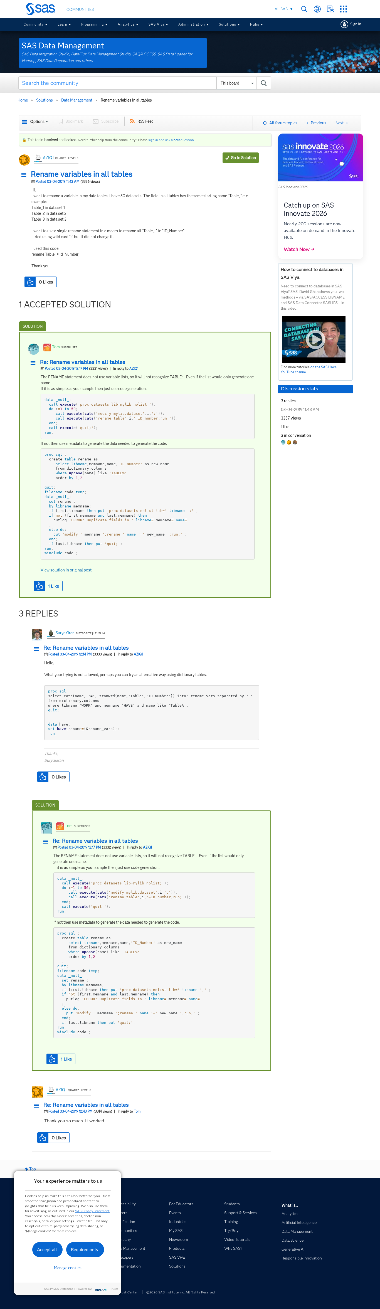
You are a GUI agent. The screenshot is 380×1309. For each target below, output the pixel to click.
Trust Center (128, 1292)
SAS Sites (343, 9)
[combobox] (144, 83)
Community (34, 24)
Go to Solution (243, 157)
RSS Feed (145, 121)
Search (304, 9)
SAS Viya (156, 24)
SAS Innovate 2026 (292, 187)
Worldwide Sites (317, 9)
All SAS (281, 8)
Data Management (76, 100)
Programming (92, 24)
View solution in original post (66, 570)
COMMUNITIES (80, 9)
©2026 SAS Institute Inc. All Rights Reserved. (181, 1292)
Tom (56, 346)
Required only (84, 1249)
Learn (62, 24)
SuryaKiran (65, 632)
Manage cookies (68, 1267)
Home (23, 100)
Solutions (227, 24)
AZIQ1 (48, 157)
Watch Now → (299, 249)
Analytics (126, 24)
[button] (25, 175)
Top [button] (32, 1169)
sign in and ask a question (171, 140)
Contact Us (330, 9)
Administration (191, 24)
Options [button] (37, 121)
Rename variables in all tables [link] (126, 100)
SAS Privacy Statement (92, 1211)
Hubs (254, 24)
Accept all (47, 1249)
